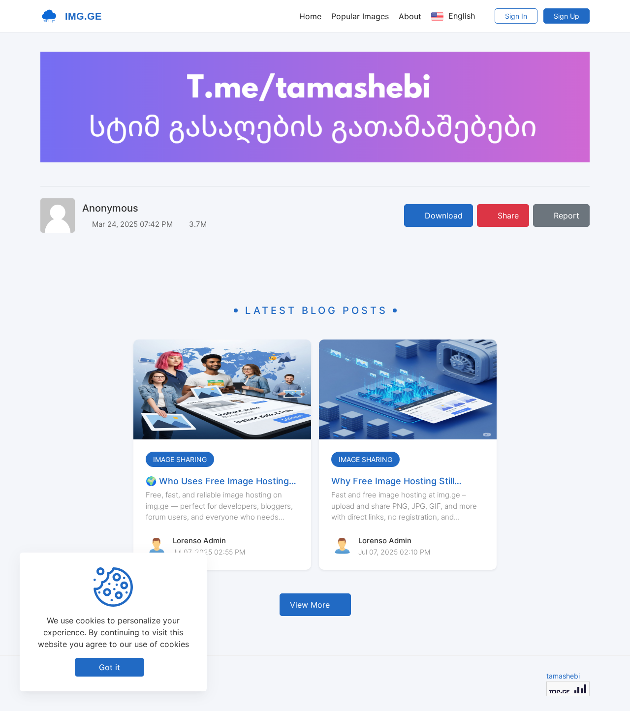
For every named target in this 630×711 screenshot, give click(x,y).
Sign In (516, 16)
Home (310, 16)
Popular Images (360, 16)
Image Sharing (180, 459)
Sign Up (566, 16)
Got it (109, 667)
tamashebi (563, 676)
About (410, 16)
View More (310, 605)
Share (507, 215)
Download (442, 215)
